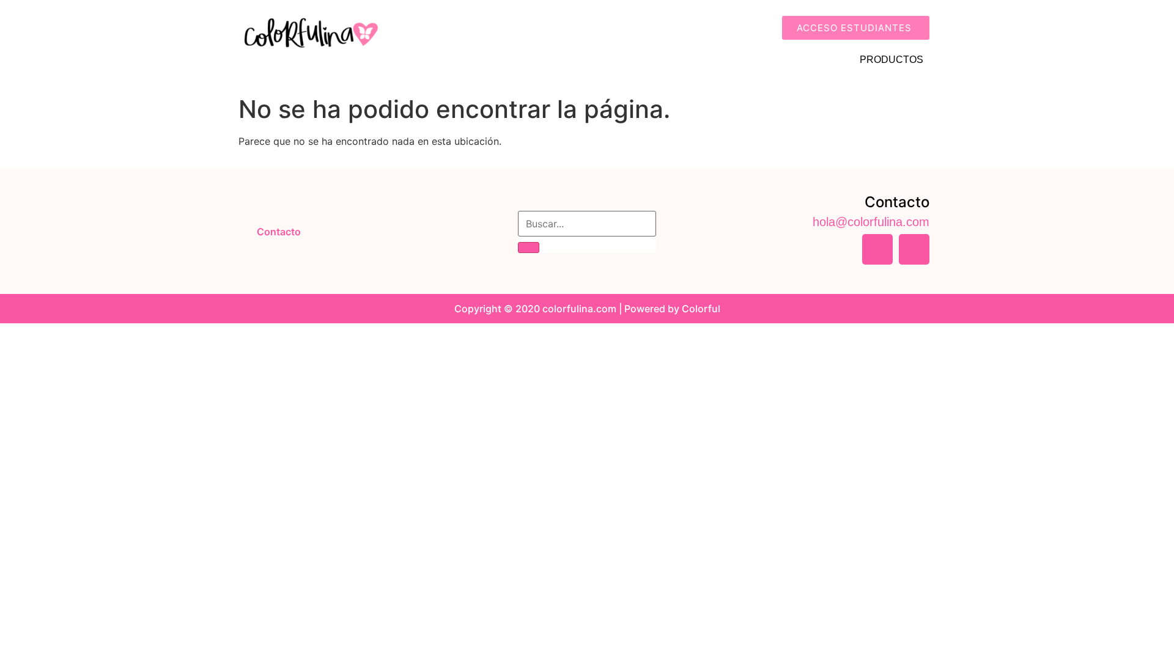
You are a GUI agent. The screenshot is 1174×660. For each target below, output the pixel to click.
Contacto (279, 232)
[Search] (528, 247)
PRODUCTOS (891, 59)
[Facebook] (877, 249)
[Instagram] (914, 249)
